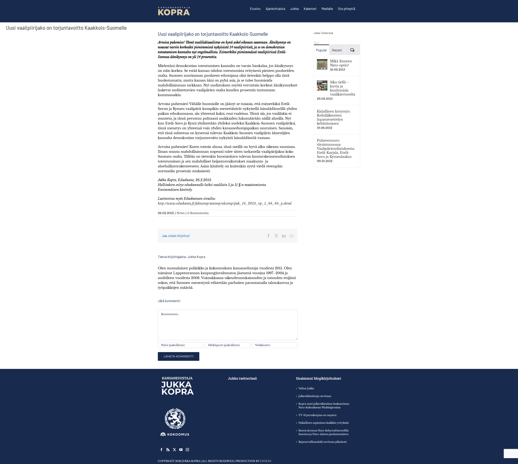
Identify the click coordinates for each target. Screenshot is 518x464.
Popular (321, 50)
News (181, 213)
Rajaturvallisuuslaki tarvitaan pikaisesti (322, 441)
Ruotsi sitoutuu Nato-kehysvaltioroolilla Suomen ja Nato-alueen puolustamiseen (323, 432)
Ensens (265, 461)
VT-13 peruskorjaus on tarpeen (317, 415)
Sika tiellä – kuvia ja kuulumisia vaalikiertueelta (342, 88)
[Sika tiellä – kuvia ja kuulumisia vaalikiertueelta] (322, 83)
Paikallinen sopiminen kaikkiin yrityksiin (323, 422)
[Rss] (168, 449)
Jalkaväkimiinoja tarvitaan (314, 396)
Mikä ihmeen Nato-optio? (341, 63)
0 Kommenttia (198, 213)
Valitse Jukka (306, 388)
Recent (337, 50)
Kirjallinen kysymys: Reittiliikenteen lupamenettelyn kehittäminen (333, 117)
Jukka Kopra (196, 256)
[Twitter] (174, 449)
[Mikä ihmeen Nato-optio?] (322, 61)
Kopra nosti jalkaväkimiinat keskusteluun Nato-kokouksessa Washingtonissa (323, 405)
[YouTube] (181, 449)
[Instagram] (187, 449)
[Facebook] (161, 449)
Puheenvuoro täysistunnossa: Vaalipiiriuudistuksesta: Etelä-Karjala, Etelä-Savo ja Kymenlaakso (336, 148)
